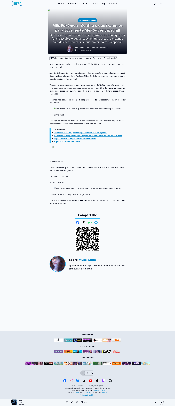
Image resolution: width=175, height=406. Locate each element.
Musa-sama (79, 47)
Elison (77, 393)
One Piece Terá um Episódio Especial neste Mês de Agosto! (80, 132)
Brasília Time (98, 390)
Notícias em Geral (87, 20)
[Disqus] (87, 302)
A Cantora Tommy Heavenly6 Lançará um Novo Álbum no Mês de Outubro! (88, 135)
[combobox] (71, 402)
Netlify (103, 393)
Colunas (86, 3)
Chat (95, 3)
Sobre (61, 3)
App (103, 3)
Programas (73, 3)
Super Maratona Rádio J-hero (67, 141)
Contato (113, 3)
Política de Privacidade (87, 395)
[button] (154, 3)
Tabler (88, 393)
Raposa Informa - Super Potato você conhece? (75, 138)
